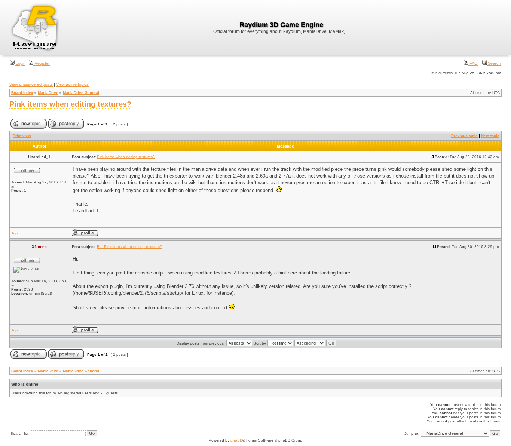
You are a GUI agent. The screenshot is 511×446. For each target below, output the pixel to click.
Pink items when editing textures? (70, 104)
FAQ (473, 63)
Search (494, 63)
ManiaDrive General (81, 93)
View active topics (72, 84)
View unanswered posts (31, 84)
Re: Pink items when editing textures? (129, 247)
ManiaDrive (48, 93)
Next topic (490, 136)
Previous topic (464, 136)
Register (41, 63)
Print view (22, 136)
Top (14, 233)
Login (20, 63)
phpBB (236, 440)
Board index (22, 93)
